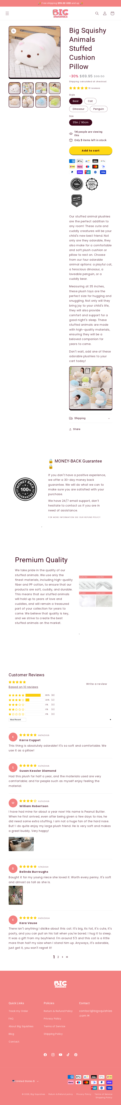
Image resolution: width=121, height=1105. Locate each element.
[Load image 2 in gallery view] (28, 88)
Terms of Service (54, 1026)
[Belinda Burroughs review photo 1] (16, 895)
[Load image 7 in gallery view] (41, 101)
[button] (7, 13)
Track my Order (18, 1011)
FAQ (11, 1018)
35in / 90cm (81, 122)
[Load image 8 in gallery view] (54, 101)
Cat (90, 101)
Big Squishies (38, 1094)
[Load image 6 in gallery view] (28, 101)
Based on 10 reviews (23, 687)
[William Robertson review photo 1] (21, 844)
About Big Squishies (21, 1026)
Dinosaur (78, 109)
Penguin (98, 109)
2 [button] (58, 957)
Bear (76, 101)
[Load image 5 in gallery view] (14, 101)
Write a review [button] (96, 684)
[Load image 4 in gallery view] (54, 88)
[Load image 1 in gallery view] (14, 88)
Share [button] (76, 429)
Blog (11, 1034)
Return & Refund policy (61, 1094)
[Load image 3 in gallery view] (41, 88)
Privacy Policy (52, 1018)
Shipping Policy (53, 1034)
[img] (28, 735)
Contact (14, 1041)
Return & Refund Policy (58, 1011)
